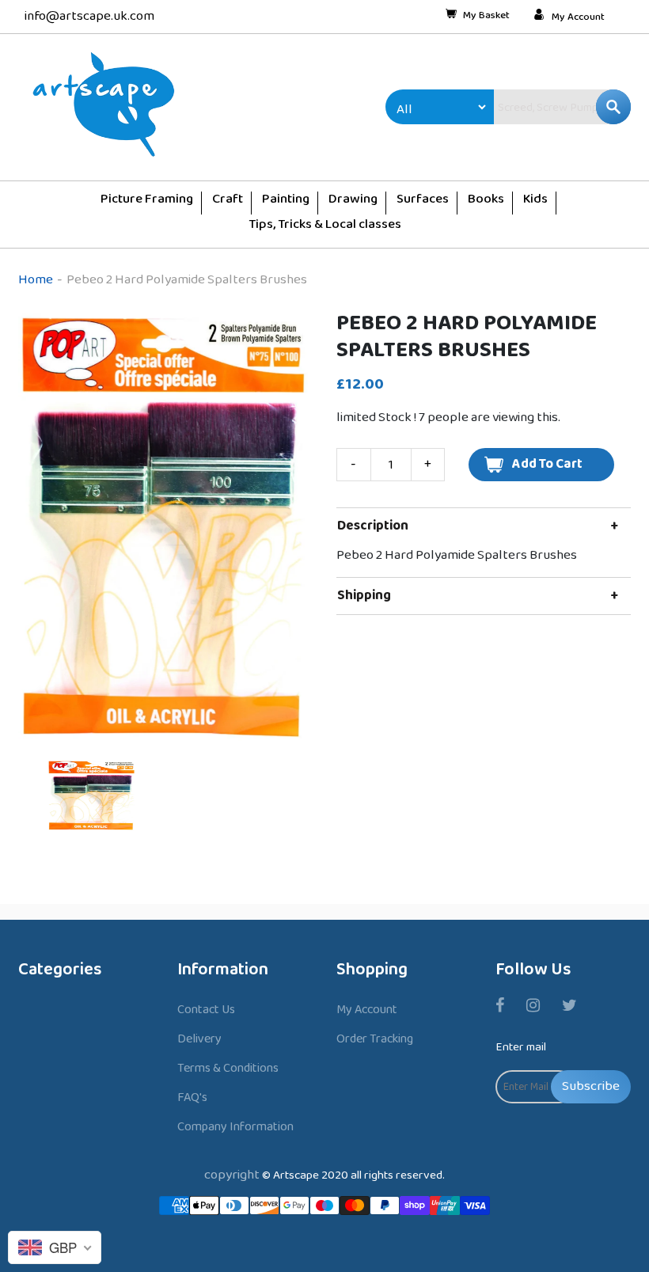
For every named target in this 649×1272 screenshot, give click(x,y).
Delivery (199, 1039)
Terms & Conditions (228, 1068)
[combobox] (529, 106)
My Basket (486, 17)
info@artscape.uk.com (89, 16)
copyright (232, 1175)
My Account (578, 17)
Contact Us (206, 1009)
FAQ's (192, 1097)
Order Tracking (374, 1039)
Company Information (235, 1126)
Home (35, 279)
